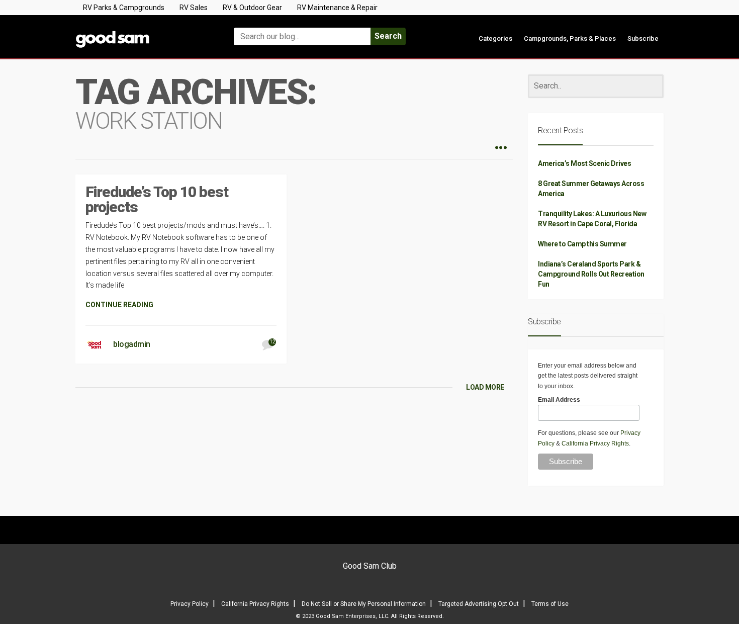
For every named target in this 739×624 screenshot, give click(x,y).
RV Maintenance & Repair (337, 8)
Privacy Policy (189, 603)
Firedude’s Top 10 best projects (156, 199)
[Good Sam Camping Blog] (143, 32)
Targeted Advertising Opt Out (478, 603)
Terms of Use (550, 603)
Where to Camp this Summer (582, 244)
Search (388, 36)
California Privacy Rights (595, 443)
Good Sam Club (370, 566)
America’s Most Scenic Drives (584, 163)
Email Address (559, 399)
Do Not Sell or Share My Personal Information (364, 603)
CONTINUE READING (119, 305)
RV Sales (193, 8)
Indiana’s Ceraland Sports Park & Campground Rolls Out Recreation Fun (591, 274)
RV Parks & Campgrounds (123, 8)
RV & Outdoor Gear (252, 8)
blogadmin (131, 344)
